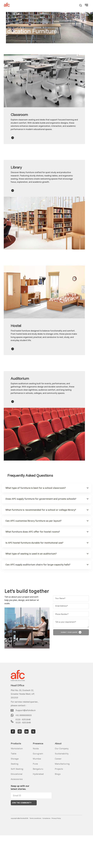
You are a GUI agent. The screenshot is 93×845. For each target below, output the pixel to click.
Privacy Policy (56, 818)
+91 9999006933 (23, 714)
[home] (7, 5)
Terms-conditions (35, 818)
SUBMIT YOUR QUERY (71, 632)
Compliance (46, 818)
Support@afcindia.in (26, 709)
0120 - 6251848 (23, 719)
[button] (86, 4)
